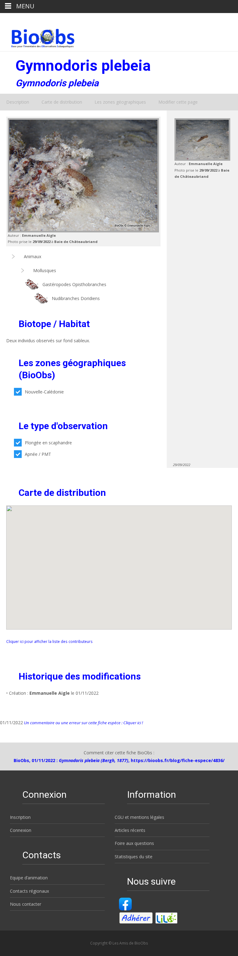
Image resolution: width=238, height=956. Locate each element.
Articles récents (130, 830)
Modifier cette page (178, 102)
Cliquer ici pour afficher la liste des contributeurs (49, 641)
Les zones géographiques (120, 102)
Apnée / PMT (38, 454)
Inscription (20, 817)
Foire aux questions (134, 843)
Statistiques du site (133, 857)
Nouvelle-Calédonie (44, 392)
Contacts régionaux (29, 891)
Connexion (20, 830)
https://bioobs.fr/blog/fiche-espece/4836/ (178, 760)
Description (17, 102)
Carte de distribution (62, 102)
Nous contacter (25, 904)
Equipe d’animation (29, 878)
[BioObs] (37, 36)
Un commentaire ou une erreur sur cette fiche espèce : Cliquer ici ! (83, 722)
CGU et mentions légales (139, 817)
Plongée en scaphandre (48, 443)
